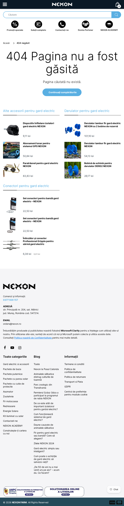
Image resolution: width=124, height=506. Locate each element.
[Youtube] (12, 347)
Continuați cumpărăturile (63, 92)
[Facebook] (5, 347)
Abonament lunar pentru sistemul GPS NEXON (36, 145)
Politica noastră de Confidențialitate (33, 337)
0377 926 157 (10, 299)
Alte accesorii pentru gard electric (29, 111)
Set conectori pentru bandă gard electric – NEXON (41, 200)
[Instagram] (19, 347)
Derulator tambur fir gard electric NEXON (102, 145)
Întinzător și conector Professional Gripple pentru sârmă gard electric (38, 241)
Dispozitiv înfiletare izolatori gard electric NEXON (38, 124)
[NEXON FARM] (62, 4)
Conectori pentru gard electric (26, 186)
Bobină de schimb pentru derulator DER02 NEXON (98, 164)
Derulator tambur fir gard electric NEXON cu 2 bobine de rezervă (102, 124)
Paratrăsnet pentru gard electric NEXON (40, 164)
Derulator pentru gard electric (86, 111)
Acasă (6, 43)
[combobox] (62, 15)
